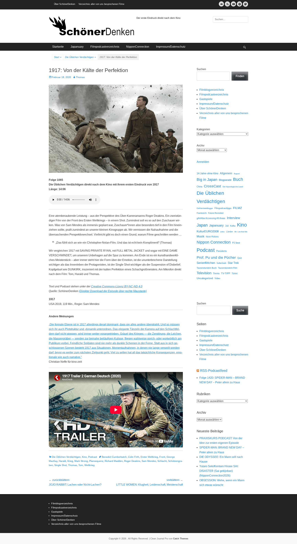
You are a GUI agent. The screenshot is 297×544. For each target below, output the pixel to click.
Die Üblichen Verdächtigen (80, 57)
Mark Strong (81, 461)
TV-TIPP (225, 273)
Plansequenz (96, 461)
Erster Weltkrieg (149, 456)
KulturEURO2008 (208, 231)
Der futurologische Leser (233, 187)
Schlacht (162, 461)
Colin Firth (133, 456)
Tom (80, 465)
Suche (240, 310)
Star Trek (233, 262)
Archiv (200, 145)
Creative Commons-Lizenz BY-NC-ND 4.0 (116, 286)
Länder (229, 231)
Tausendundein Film (227, 268)
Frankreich (202, 213)
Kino (84, 456)
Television (204, 273)
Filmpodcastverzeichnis (104, 46)
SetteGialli (221, 263)
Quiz (239, 258)
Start (57, 57)
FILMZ (237, 208)
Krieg (70, 461)
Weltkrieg (89, 465)
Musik (200, 236)
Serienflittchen (206, 263)
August (237, 174)
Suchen (201, 69)
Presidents (221, 251)
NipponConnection (137, 46)
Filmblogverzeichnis (211, 89)
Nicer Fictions (212, 236)
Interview (233, 218)
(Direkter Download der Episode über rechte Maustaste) (113, 291)
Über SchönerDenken (64, 4)
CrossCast (212, 186)
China (199, 186)
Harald (62, 461)
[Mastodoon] (245, 6)
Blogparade (225, 180)
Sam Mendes (149, 461)
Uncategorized (205, 278)
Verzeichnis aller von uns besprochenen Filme (101, 4)
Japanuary (77, 46)
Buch (238, 179)
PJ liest (236, 242)
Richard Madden (114, 461)
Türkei (235, 273)
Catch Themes (180, 538)
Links (222, 232)
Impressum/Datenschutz (170, 46)
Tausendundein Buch (207, 268)
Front (162, 456)
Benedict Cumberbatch (114, 456)
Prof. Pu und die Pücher (216, 257)
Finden (240, 76)
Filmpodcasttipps (223, 208)
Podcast (92, 456)
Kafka (232, 226)
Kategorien (203, 129)
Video (217, 278)
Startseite (58, 46)
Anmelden (203, 161)
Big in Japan (207, 179)
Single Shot (60, 465)
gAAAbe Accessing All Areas (211, 218)
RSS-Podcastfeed (213, 370)
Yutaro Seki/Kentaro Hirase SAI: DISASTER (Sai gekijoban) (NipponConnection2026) (218, 471)
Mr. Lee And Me (240, 232)
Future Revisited (215, 213)
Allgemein (226, 173)
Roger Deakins (132, 461)
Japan (202, 225)
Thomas (80, 77)
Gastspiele (205, 99)
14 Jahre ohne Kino (207, 173)
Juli (227, 226)
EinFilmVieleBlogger (205, 208)
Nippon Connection (214, 242)
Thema (216, 273)
